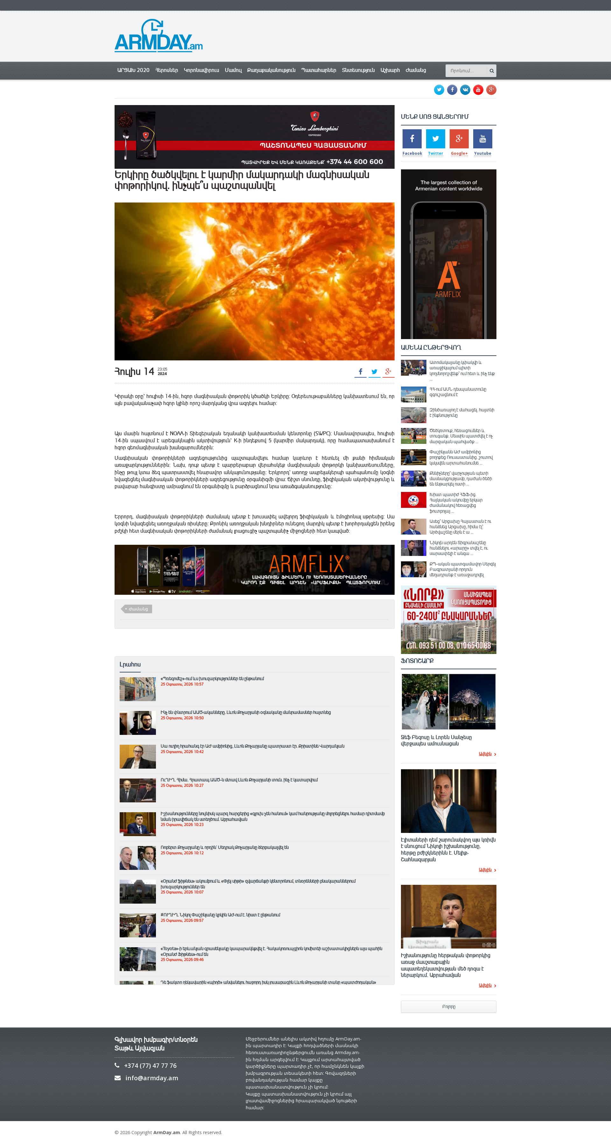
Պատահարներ (318, 70)
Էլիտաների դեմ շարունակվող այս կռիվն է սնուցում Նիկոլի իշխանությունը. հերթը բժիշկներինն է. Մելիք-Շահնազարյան (448, 850)
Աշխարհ (390, 70)
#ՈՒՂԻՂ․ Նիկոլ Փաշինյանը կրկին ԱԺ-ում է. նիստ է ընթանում (220, 915)
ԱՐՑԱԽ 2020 (133, 70)
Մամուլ (233, 70)
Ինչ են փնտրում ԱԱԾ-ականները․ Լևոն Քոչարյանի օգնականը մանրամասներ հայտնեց (246, 712)
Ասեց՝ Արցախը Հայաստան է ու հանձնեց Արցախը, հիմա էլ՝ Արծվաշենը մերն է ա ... (460, 526)
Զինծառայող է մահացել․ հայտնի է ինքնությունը (462, 412)
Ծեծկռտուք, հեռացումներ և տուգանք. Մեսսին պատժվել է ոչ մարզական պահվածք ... (461, 436)
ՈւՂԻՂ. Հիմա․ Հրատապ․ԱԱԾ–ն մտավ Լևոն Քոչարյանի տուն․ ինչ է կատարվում (239, 780)
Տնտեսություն (358, 70)
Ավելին (485, 754)
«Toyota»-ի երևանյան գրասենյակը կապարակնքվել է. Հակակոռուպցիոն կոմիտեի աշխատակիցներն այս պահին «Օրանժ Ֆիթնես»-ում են (271, 951)
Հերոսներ (166, 70)
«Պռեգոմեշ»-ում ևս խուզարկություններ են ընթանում (212, 678)
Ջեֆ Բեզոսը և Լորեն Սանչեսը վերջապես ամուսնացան (436, 740)
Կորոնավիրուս (201, 70)
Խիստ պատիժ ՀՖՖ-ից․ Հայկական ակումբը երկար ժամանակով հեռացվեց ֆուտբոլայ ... (456, 503)
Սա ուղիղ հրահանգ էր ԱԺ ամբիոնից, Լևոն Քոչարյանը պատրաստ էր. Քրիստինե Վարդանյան (252, 746)
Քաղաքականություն (271, 70)
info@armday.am (151, 1078)
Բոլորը (448, 1006)
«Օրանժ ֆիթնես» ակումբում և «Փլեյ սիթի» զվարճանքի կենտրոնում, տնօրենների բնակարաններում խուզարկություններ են (258, 883)
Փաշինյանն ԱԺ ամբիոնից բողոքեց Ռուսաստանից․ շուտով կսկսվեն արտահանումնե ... (461, 457)
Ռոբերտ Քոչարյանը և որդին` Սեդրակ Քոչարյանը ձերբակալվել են (225, 847)
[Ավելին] (137, 680)
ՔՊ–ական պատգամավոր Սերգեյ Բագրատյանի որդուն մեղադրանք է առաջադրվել (463, 569)
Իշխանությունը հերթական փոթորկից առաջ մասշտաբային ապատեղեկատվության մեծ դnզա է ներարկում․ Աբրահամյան (445, 965)
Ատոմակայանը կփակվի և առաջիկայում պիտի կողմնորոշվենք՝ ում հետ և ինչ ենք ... (462, 370)
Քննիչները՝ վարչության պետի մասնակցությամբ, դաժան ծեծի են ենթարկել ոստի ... (461, 478)
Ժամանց (416, 70)
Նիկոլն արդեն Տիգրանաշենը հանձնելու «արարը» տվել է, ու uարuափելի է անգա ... (459, 548)
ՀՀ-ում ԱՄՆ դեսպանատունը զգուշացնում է (458, 391)
